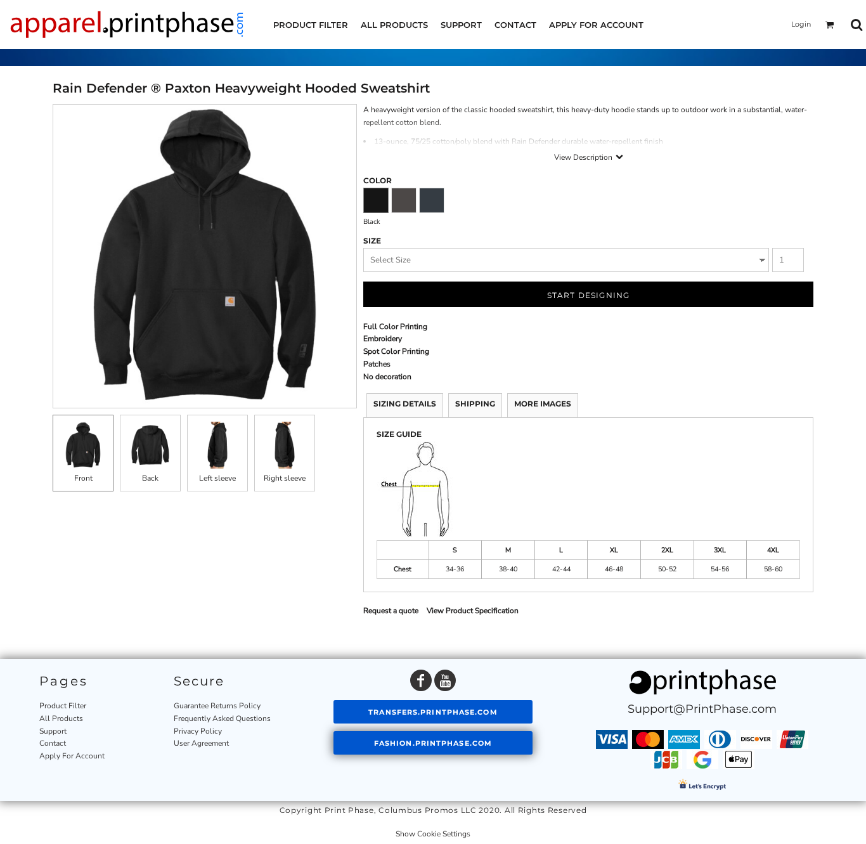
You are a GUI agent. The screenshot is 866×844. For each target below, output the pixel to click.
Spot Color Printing (396, 351)
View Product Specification (473, 611)
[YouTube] (445, 680)
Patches (377, 364)
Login (801, 24)
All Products (61, 718)
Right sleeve (285, 478)
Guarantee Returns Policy (217, 706)
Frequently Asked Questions (222, 718)
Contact (52, 743)
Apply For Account (72, 756)
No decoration (387, 377)
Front (83, 478)
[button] (829, 24)
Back (150, 478)
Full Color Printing (395, 326)
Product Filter (62, 706)
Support (53, 731)
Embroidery (382, 339)
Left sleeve (217, 478)
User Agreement (201, 743)
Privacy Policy (198, 731)
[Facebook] (421, 680)
